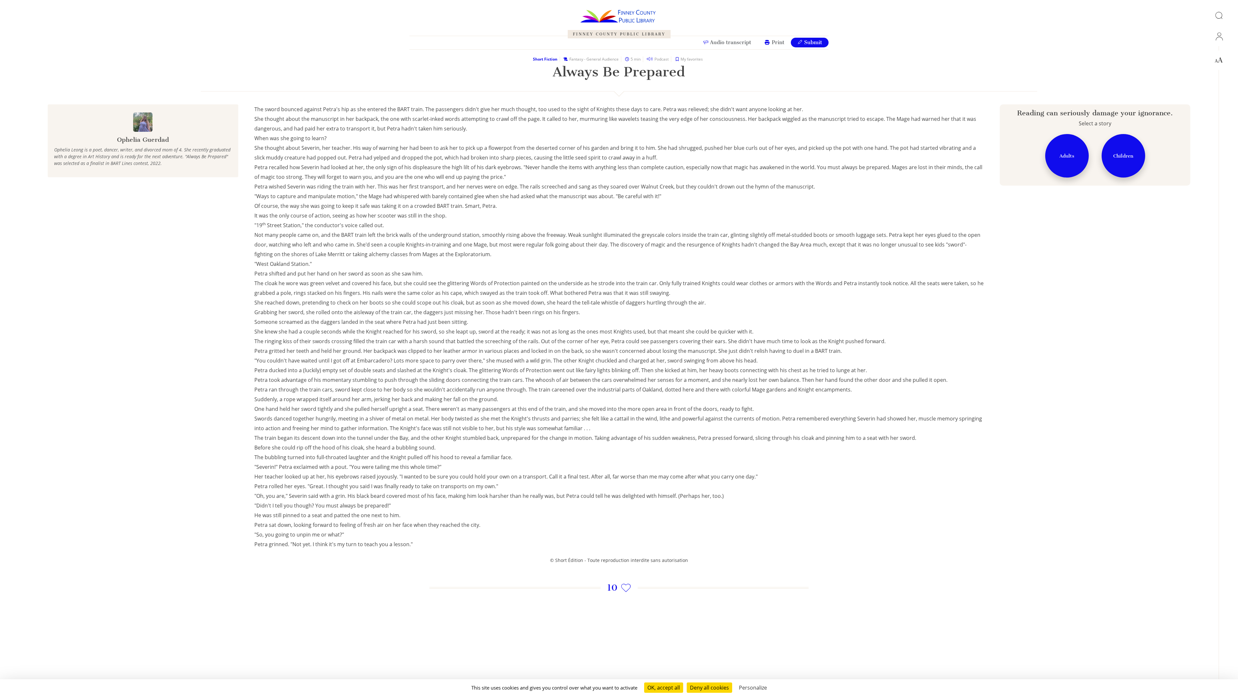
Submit (812, 42)
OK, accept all (663, 687)
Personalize (753, 687)
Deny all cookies (709, 687)
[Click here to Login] (1218, 36)
